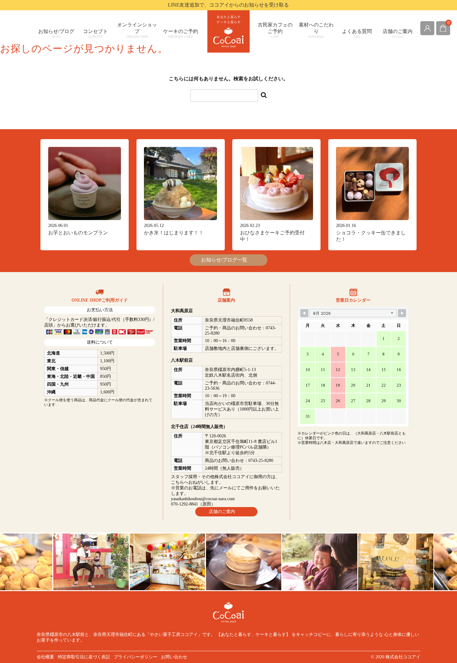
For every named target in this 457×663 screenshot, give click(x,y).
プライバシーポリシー (135, 657)
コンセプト (95, 33)
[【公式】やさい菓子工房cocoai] (228, 31)
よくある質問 (357, 33)
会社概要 (45, 657)
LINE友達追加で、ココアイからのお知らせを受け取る (228, 4)
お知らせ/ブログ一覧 (226, 259)
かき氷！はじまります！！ (174, 232)
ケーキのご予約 (180, 33)
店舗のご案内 (398, 33)
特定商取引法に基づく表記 (84, 657)
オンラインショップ (137, 30)
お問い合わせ (174, 657)
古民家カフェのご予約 (275, 30)
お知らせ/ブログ (56, 33)
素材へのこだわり (316, 30)
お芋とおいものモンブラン (78, 232)
